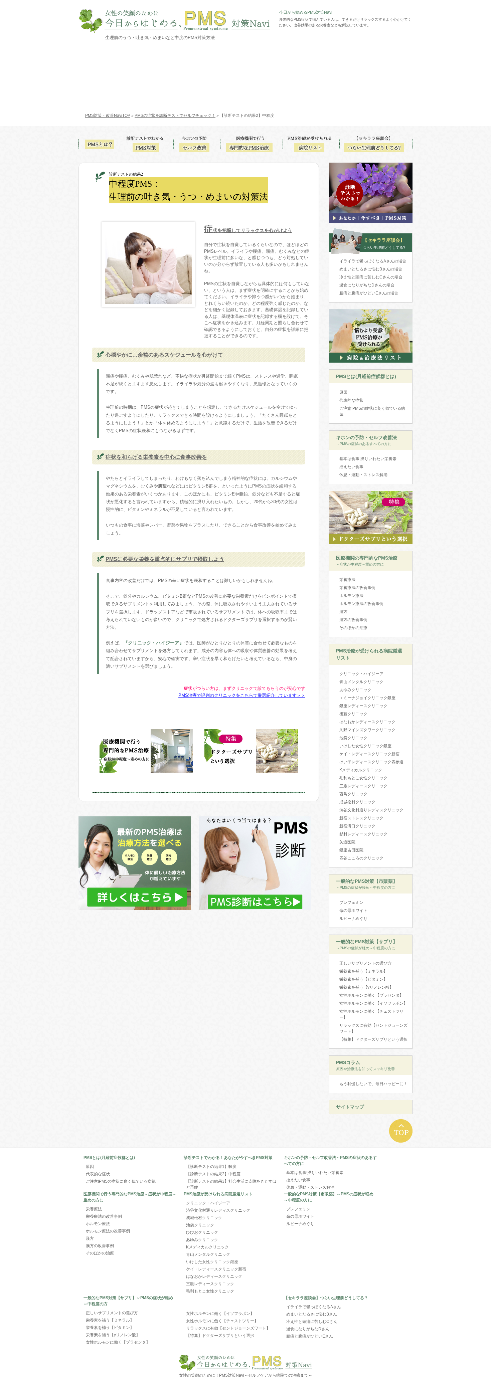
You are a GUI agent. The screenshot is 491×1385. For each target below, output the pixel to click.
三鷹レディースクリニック (363, 786)
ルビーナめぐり (353, 918)
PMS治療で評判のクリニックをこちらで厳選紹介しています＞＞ (241, 695)
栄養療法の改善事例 (357, 587)
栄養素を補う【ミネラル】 (363, 971)
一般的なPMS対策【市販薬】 (366, 883)
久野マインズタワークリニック (367, 730)
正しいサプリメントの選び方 (365, 963)
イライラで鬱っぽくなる (372, 261)
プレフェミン (351, 902)
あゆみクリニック (355, 689)
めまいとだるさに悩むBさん (311, 1314)
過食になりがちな (366, 285)
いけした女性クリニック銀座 (365, 746)
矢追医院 (347, 842)
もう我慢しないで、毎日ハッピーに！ (373, 1083)
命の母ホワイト (353, 910)
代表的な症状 (351, 400)
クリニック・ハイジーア (361, 673)
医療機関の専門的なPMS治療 (366, 560)
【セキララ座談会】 (384, 243)
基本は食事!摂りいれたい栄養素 (367, 458)
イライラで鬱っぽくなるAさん (313, 1307)
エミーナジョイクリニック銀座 (367, 698)
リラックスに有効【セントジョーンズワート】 (373, 1028)
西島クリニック (353, 794)
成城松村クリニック (357, 802)
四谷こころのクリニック (361, 858)
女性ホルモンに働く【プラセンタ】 (371, 995)
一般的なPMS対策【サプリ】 (366, 944)
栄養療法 (347, 579)
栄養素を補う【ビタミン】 (363, 979)
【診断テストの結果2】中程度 (213, 1174)
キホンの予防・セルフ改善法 (366, 440)
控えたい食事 (351, 466)
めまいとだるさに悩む (370, 269)
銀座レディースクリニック (363, 706)
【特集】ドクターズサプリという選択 (373, 1039)
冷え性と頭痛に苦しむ (370, 277)
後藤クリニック (353, 714)
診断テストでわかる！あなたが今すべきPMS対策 (228, 1157)
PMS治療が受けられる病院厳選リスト (369, 654)
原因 (343, 392)
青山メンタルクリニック (361, 681)
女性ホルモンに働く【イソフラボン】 (373, 1003)
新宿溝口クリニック (357, 826)
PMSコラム (365, 1065)
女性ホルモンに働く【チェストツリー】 (371, 1014)
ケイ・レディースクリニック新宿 (369, 754)
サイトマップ (350, 1107)
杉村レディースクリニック (363, 834)
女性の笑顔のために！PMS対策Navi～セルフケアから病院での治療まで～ (245, 1375)
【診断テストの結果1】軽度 (211, 1166)
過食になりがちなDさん (307, 1329)
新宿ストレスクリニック (361, 818)
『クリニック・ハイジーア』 (153, 642)
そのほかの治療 (353, 627)
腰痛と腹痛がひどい (368, 293)
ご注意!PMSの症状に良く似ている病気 (372, 411)
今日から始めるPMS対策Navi (305, 12)
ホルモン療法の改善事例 (361, 603)
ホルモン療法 (351, 595)
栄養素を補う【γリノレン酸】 (366, 987)
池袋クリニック (353, 738)
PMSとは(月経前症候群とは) (366, 376)
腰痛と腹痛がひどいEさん (309, 1336)
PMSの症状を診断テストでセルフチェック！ (175, 115)
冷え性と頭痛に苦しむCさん (311, 1321)
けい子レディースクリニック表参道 (371, 762)
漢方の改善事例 (353, 619)
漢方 (343, 611)
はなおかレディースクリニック (367, 722)
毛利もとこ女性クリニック (363, 778)
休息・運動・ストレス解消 (363, 474)
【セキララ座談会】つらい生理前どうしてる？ (326, 1298)
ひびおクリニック (202, 1232)
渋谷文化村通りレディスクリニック (371, 810)
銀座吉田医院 (351, 850)
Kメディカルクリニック (360, 770)
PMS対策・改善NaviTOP (107, 115)
